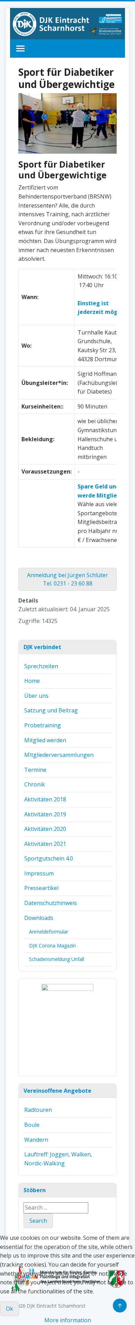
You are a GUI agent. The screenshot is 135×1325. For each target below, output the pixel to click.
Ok (9, 1308)
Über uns (36, 696)
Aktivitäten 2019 (45, 814)
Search (38, 1221)
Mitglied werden (45, 740)
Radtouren (38, 1110)
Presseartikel (41, 888)
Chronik (34, 784)
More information (67, 1320)
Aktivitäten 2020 (45, 829)
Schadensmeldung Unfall (56, 959)
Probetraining (42, 725)
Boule (31, 1125)
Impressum (39, 873)
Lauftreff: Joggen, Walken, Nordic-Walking (58, 1158)
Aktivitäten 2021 (45, 844)
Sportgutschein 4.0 (48, 858)
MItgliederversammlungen (58, 755)
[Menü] (20, 48)
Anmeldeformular (48, 931)
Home (32, 681)
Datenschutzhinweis (50, 903)
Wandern (36, 1140)
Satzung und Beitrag (51, 710)
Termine (35, 770)
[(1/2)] (67, 1027)
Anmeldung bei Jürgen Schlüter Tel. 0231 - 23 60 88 (67, 579)
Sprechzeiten (41, 666)
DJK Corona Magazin (52, 945)
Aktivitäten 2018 (45, 799)
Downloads (38, 918)
